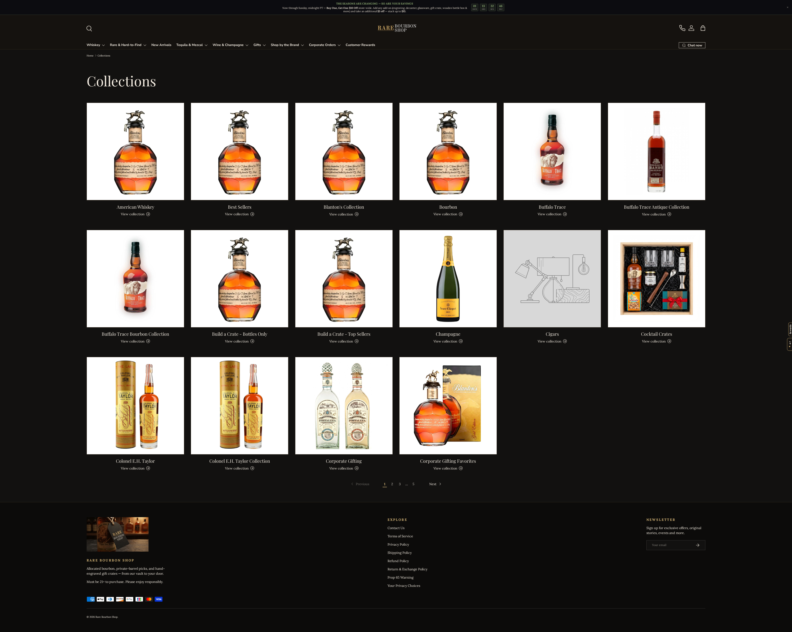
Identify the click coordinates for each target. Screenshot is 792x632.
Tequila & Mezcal (189, 45)
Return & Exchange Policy (407, 569)
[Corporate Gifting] (343, 405)
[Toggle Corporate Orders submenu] (339, 45)
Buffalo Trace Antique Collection (656, 207)
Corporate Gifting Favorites (448, 461)
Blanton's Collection (344, 207)
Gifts (257, 45)
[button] (702, 28)
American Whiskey (135, 207)
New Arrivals (161, 45)
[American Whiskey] (135, 151)
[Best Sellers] (239, 151)
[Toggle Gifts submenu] (264, 45)
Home (90, 55)
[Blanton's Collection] (343, 151)
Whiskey (93, 45)
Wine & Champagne (228, 45)
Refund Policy (398, 561)
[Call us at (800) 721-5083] (682, 28)
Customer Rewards (360, 45)
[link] (360, 483)
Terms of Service (400, 536)
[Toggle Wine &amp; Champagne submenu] (246, 45)
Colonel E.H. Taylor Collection (239, 461)
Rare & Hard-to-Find (125, 45)
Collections (104, 55)
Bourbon (448, 207)
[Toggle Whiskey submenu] (103, 45)
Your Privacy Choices (404, 586)
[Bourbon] (448, 151)
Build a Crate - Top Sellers (343, 334)
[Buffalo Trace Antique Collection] (656, 151)
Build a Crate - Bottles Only (239, 334)
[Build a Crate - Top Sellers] (343, 278)
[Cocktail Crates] (656, 278)
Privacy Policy (398, 544)
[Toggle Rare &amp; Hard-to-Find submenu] (144, 45)
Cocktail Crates (656, 334)
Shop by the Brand (285, 45)
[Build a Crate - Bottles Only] (239, 278)
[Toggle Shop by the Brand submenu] (302, 45)
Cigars (552, 334)
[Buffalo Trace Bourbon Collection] (135, 278)
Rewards (790, 329)
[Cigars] (552, 278)
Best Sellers (239, 207)
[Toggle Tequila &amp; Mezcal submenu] (206, 45)
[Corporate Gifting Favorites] (448, 405)
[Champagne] (448, 278)
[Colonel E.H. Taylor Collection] (239, 405)
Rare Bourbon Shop (106, 616)
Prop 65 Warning (401, 577)
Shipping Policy (400, 553)
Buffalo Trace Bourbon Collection (135, 334)
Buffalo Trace (552, 207)
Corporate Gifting (344, 461)
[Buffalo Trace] (552, 151)
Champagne (448, 334)
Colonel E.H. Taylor (135, 461)
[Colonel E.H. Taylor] (135, 405)
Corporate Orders (322, 45)
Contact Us (396, 528)
